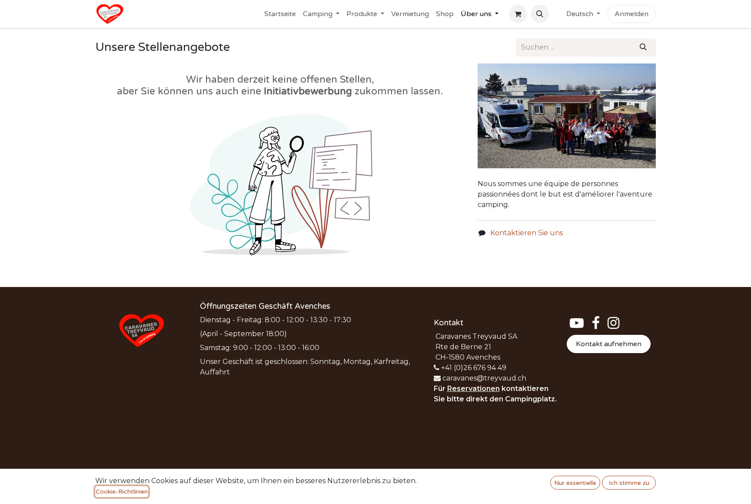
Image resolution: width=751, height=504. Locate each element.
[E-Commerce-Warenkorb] (518, 14)
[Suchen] (643, 47)
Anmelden (631, 14)
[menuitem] (280, 14)
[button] (540, 14)
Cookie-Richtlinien (122, 491)
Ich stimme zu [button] (629, 483)
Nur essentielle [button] (575, 483)
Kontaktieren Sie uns (526, 233)
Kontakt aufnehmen (608, 344)
